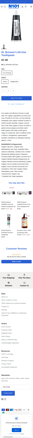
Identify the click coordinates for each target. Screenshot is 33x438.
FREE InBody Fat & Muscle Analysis (13, 303)
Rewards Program (7, 360)
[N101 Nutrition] (14, 6)
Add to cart (16, 98)
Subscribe (8, 393)
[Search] (5, 6)
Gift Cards (4, 357)
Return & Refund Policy (9, 340)
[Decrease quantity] (3, 91)
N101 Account (6, 327)
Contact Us (5, 306)
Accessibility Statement (9, 367)
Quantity (4, 87)
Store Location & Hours (9, 300)
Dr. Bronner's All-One (11, 64)
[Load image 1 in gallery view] (16, 26)
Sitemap (4, 310)
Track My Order (6, 330)
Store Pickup (5, 336)
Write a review (16, 261)
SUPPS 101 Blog (7, 354)
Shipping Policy (6, 333)
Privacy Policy (6, 364)
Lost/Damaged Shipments (10, 343)
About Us (4, 297)
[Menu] (2, 6)
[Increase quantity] (13, 91)
